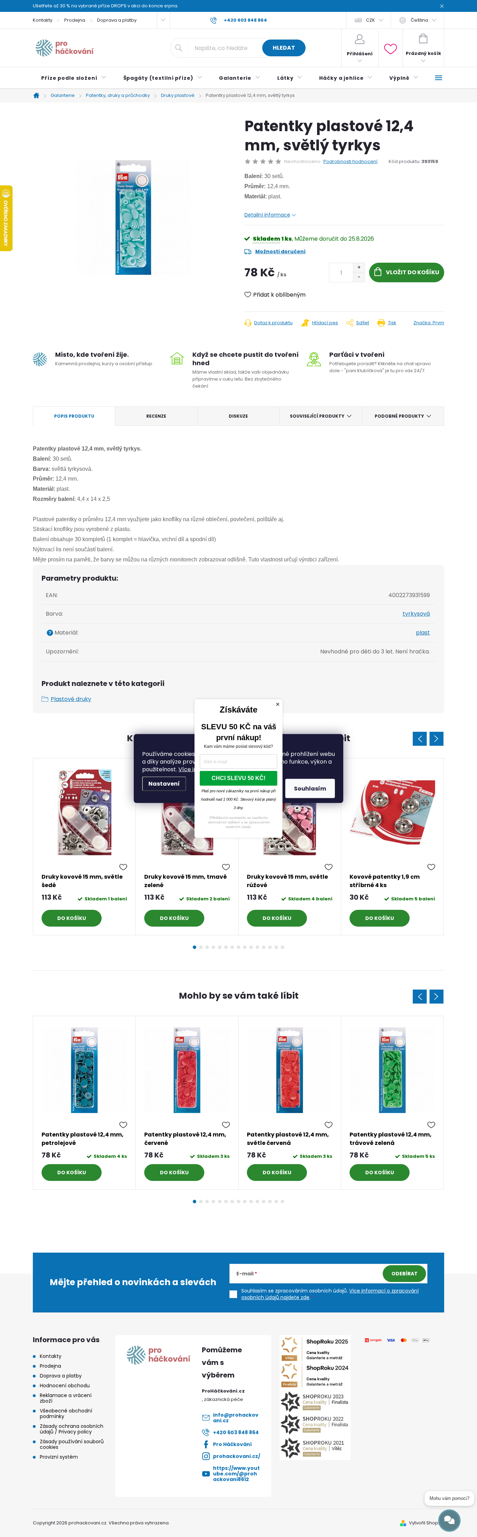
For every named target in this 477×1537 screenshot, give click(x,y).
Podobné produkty (399, 416)
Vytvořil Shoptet (426, 1523)
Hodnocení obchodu (65, 1385)
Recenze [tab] (156, 416)
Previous (420, 739)
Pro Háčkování (232, 1444)
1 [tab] (194, 947)
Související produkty (317, 416)
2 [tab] (201, 947)
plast (423, 633)
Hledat (284, 48)
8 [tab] (238, 947)
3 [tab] (207, 947)
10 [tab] (251, 947)
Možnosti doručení (280, 251)
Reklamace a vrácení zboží (65, 1398)
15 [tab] (282, 947)
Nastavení (164, 784)
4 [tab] (213, 947)
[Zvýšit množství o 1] (359, 267)
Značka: (428, 322)
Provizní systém (59, 1456)
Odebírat (404, 1273)
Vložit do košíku (412, 272)
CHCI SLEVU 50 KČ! (238, 778)
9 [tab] (245, 947)
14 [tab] (276, 947)
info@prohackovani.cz (235, 1417)
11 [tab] (257, 947)
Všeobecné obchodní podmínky (66, 1413)
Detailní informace (267, 214)
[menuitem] (74, 78)
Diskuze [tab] (238, 416)
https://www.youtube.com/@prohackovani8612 (236, 1474)
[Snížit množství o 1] (359, 277)
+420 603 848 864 (236, 1432)
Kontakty (42, 20)
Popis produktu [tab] (74, 416)
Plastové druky (71, 699)
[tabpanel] (84, 846)
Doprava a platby (117, 20)
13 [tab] (270, 947)
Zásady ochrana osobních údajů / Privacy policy (71, 1429)
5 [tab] (219, 947)
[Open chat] (449, 1520)
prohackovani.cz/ (236, 1456)
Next (436, 739)
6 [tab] (226, 947)
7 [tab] (232, 947)
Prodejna (74, 20)
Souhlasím (310, 789)
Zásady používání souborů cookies (72, 1444)
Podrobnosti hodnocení (350, 161)
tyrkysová (416, 614)
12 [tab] (263, 947)
